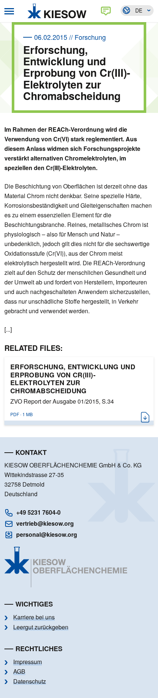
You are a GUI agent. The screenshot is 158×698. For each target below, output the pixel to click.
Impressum (27, 662)
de (138, 10)
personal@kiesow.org (46, 534)
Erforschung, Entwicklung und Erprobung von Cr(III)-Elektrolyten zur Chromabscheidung (72, 379)
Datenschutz (29, 681)
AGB (19, 671)
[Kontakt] (107, 11)
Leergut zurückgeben (40, 627)
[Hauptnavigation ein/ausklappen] (9, 11)
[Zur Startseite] (59, 11)
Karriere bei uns (34, 617)
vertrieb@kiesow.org (45, 523)
